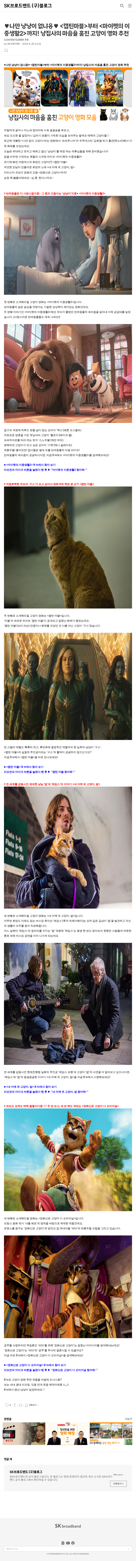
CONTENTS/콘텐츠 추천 (16, 40)
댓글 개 (8, 1459)
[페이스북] (72, 1543)
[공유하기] (14, 1405)
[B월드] (63, 1543)
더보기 (128, 1419)
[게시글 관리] (20, 1405)
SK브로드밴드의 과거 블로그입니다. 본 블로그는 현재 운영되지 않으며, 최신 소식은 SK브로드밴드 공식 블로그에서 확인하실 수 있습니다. (61, 1477)
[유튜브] (68, 1543)
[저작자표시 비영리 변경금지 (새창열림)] (43, 1405)
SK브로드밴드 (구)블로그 (28, 5)
